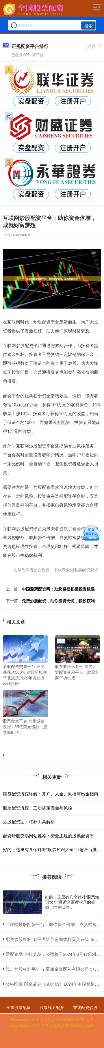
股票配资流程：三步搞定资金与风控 (37, 808)
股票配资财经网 (64, 1025)
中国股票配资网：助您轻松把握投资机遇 (58, 589)
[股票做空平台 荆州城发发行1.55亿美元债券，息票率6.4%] (25, 703)
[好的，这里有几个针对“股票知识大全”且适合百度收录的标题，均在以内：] (22, 902)
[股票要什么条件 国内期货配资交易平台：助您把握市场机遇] (77, 648)
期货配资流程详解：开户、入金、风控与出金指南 (50, 794)
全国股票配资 (18, 1007)
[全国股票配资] (34, 9)
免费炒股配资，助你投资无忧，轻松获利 (58, 600)
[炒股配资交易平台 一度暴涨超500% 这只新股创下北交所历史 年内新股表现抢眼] (25, 648)
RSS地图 (65, 1019)
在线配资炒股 (85, 1007)
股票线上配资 (52, 1007)
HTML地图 (84, 1019)
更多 (91, 46)
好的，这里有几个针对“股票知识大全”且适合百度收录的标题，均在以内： (72, 902)
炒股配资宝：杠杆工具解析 (29, 821)
